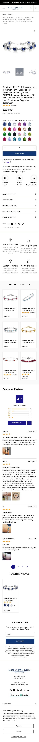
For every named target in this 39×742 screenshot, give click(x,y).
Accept (18, 726)
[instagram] (12, 224)
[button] (3, 8)
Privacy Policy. (11, 720)
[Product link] (11, 298)
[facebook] (8, 224)
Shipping (4, 113)
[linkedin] (14, 690)
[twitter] (16, 224)
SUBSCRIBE (20, 641)
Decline (18, 731)
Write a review (17, 423)
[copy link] (23, 224)
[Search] (30, 8)
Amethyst (11, 14)
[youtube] (28, 690)
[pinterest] (19, 224)
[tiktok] (25, 690)
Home (4, 14)
